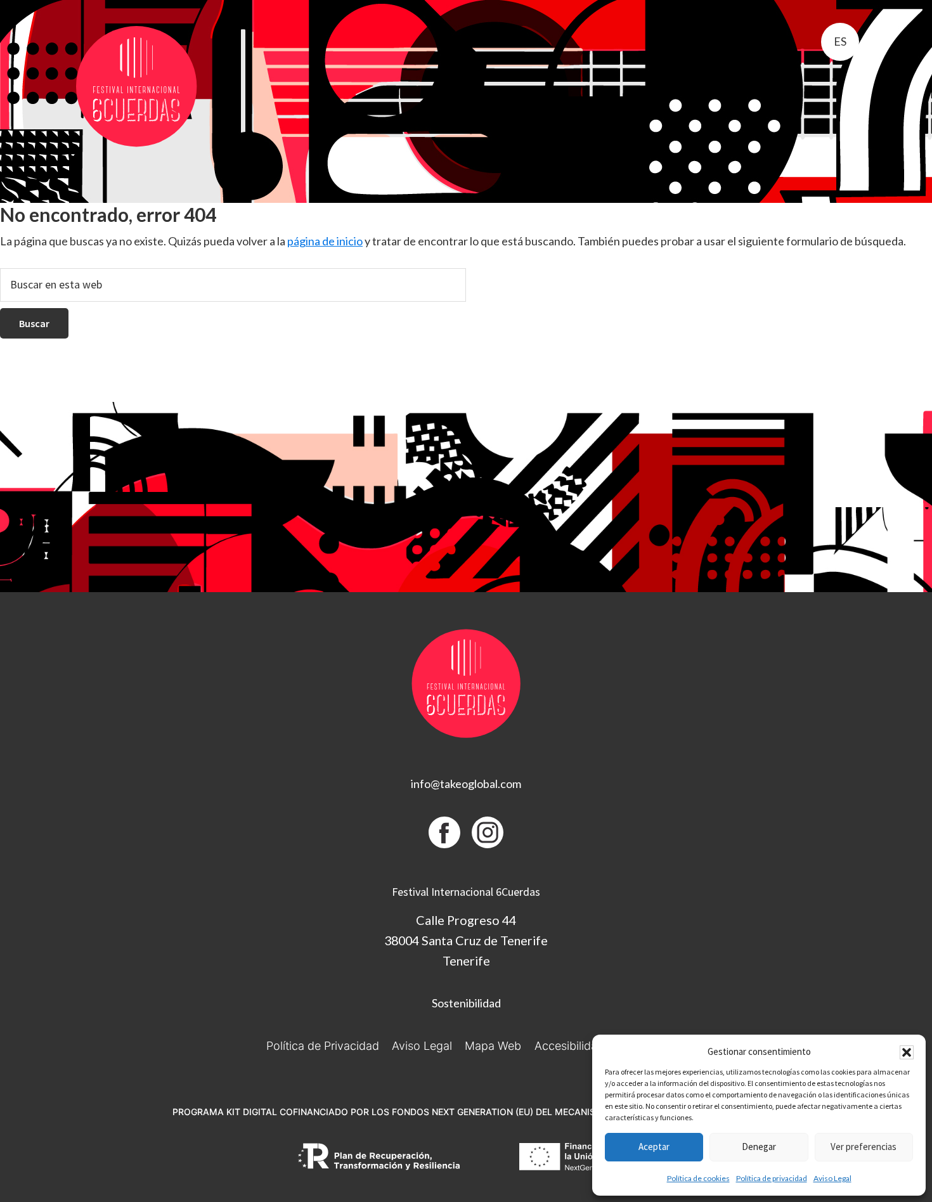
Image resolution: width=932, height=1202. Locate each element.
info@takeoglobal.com (466, 784)
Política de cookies (698, 1178)
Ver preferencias (863, 1147)
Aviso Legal (832, 1178)
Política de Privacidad (322, 1045)
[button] (906, 1052)
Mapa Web (493, 1045)
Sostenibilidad (466, 1003)
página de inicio (325, 241)
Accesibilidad (569, 1045)
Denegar (759, 1147)
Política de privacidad (771, 1178)
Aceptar (654, 1147)
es (840, 41)
